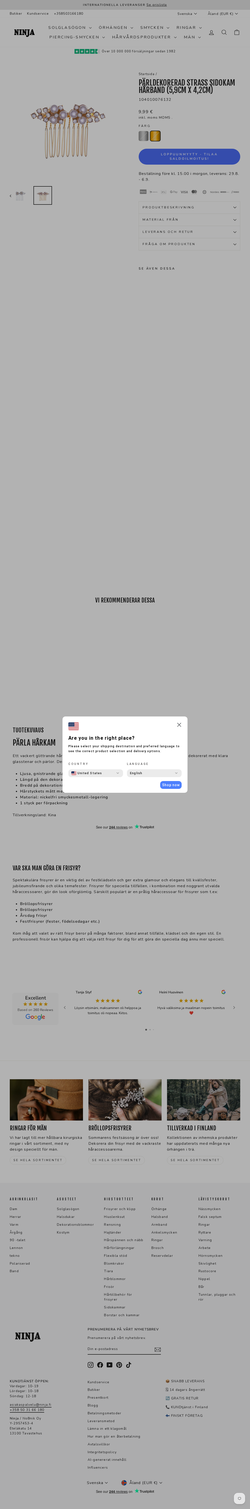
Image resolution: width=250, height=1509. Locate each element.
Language (138, 764)
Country (78, 764)
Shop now (171, 785)
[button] (179, 725)
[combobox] (86, 773)
